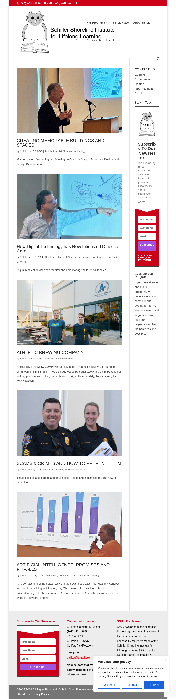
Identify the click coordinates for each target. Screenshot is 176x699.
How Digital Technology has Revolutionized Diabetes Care (68, 249)
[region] (131, 674)
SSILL (23, 151)
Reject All (132, 684)
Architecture (51, 151)
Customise (109, 684)
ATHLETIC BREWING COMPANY (50, 352)
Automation (51, 575)
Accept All (154, 684)
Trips (70, 358)
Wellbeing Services (75, 469)
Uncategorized (99, 257)
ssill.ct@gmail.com (79, 657)
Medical (62, 257)
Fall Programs (96, 23)
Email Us (140, 93)
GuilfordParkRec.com (80, 645)
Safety (46, 469)
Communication (67, 575)
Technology (79, 151)
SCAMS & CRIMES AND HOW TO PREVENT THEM (69, 463)
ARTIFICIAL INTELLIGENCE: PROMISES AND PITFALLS (63, 567)
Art (60, 151)
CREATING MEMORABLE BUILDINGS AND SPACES (60, 143)
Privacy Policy (40, 694)
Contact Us (94, 40)
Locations (112, 40)
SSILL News (121, 23)
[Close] (165, 659)
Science (67, 151)
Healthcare (51, 257)
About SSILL (141, 23)
